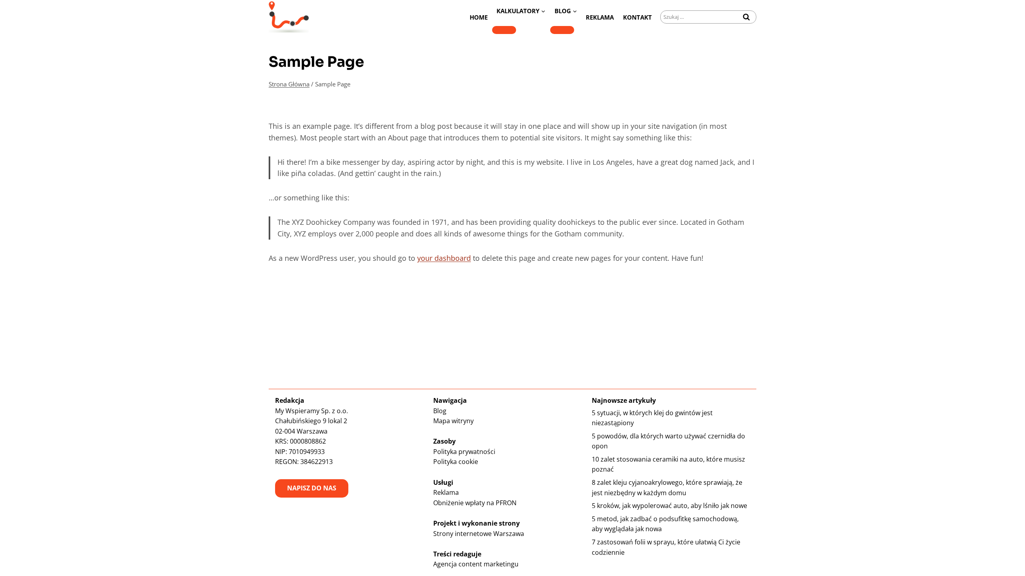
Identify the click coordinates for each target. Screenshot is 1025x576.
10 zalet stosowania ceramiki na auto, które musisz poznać (668, 464)
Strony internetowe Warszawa (478, 533)
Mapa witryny (453, 420)
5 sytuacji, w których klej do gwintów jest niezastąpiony (652, 418)
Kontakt (637, 17)
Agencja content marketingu (476, 564)
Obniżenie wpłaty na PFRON (475, 502)
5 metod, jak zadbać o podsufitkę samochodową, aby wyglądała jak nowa (665, 524)
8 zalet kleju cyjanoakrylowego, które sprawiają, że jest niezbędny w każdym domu (667, 487)
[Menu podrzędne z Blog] (562, 30)
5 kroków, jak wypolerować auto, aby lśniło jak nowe (669, 505)
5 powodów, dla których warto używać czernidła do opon (668, 441)
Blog (439, 410)
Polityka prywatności (464, 451)
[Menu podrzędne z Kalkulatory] (504, 30)
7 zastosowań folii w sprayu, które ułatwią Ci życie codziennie (666, 547)
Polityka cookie (455, 461)
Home (479, 17)
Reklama (600, 17)
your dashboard (444, 258)
